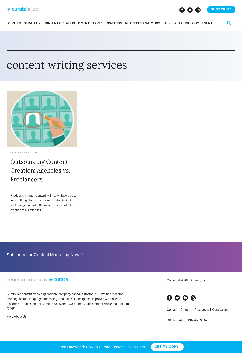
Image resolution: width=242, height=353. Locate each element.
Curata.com (220, 309)
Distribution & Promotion (100, 23)
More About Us (16, 316)
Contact (172, 309)
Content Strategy (24, 23)
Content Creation (59, 23)
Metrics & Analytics (142, 23)
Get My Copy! (167, 346)
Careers (185, 309)
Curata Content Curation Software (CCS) (47, 303)
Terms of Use (175, 319)
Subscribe (221, 9)
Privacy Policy (197, 319)
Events (208, 23)
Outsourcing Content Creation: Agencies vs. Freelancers (40, 170)
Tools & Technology (181, 23)
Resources (201, 309)
